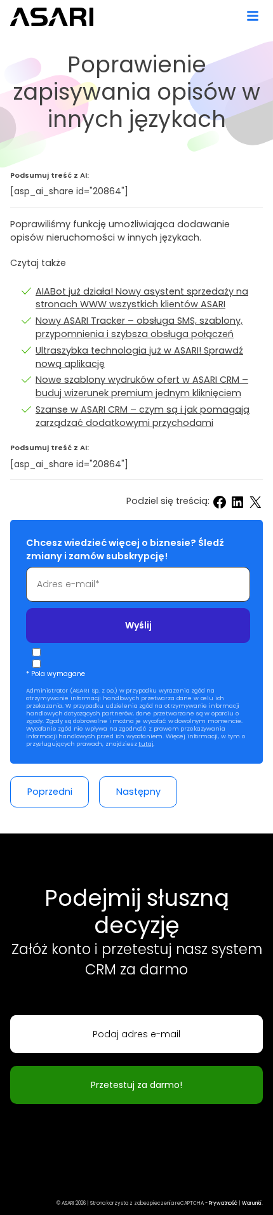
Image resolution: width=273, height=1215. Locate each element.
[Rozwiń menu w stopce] (20, 1186)
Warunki (252, 1203)
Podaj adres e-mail (136, 1034)
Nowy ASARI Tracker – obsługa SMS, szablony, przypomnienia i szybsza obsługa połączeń (139, 327)
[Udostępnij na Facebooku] (219, 502)
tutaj (145, 744)
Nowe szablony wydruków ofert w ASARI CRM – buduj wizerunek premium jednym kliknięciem (142, 386)
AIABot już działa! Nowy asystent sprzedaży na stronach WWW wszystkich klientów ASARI (142, 298)
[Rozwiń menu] (253, 14)
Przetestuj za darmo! (136, 1085)
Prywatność (223, 1203)
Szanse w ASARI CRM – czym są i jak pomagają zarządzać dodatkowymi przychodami (143, 416)
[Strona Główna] (52, 17)
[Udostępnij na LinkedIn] (237, 502)
